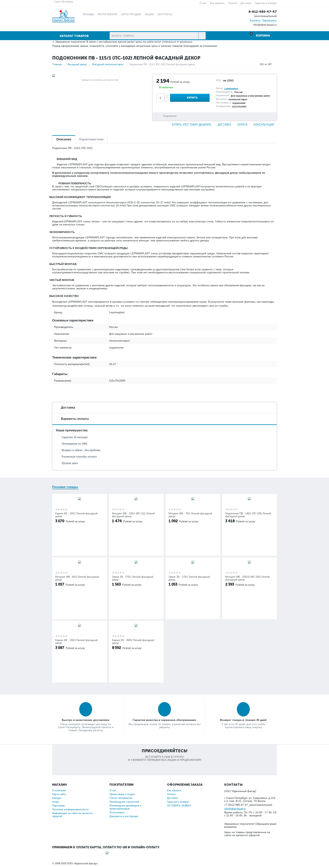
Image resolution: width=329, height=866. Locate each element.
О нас (203, 3)
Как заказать (217, 3)
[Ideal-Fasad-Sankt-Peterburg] (63, 15)
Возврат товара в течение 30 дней (243, 719)
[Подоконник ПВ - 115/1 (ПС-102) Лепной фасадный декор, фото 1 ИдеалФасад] (100, 75)
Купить (192, 97)
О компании (59, 790)
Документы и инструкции (123, 816)
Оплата (232, 3)
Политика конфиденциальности (70, 809)
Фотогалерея (116, 812)
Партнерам (58, 805)
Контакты (255, 20)
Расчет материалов (120, 798)
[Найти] (202, 35)
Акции (55, 801)
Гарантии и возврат (266, 3)
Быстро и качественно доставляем (85, 719)
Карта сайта (59, 794)
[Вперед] (275, 64)
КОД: (218, 80)
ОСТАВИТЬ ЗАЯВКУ (179, 805)
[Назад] (256, 64)
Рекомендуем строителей (124, 801)
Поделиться (169, 116)
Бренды (56, 798)
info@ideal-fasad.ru (235, 808)
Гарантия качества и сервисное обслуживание (164, 719)
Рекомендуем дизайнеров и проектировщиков (125, 807)
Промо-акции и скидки (122, 794)
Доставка (245, 3)
